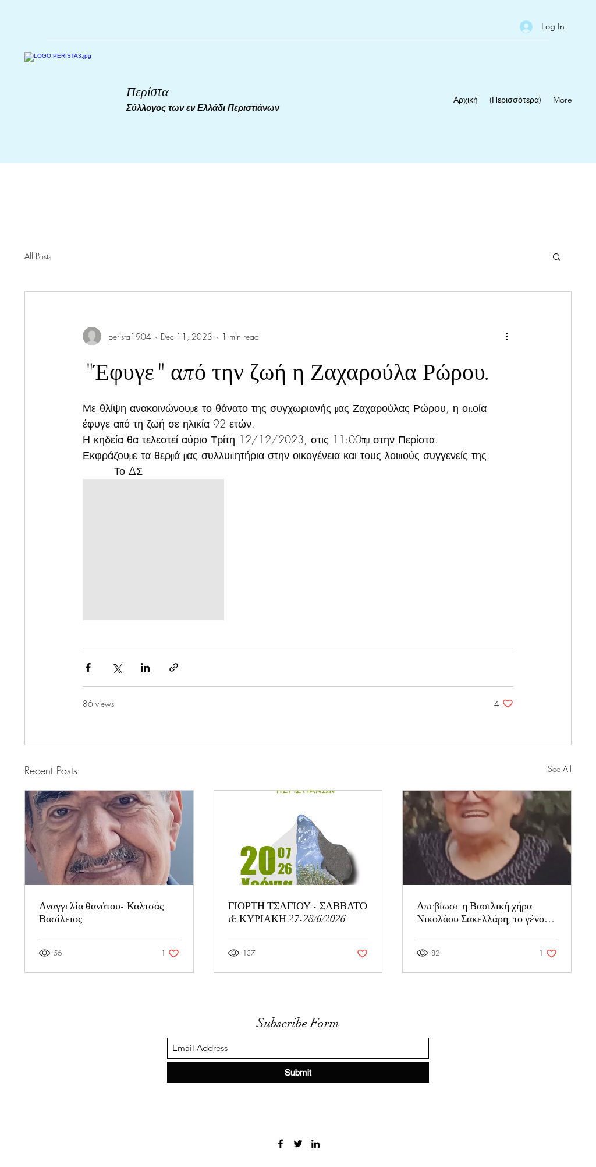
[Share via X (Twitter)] (116, 667)
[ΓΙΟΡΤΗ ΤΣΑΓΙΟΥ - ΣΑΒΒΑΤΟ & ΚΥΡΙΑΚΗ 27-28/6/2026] (298, 838)
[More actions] (506, 336)
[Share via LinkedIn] (145, 667)
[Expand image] (153, 549)
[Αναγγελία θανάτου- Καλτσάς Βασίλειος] (109, 838)
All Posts (37, 256)
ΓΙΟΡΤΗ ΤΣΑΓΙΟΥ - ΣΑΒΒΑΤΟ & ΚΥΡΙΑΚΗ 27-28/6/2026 (297, 912)
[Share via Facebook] (88, 667)
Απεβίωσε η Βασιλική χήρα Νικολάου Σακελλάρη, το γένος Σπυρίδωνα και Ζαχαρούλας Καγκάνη (482, 912)
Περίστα (147, 92)
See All (560, 768)
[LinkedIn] (315, 1144)
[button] (556, 256)
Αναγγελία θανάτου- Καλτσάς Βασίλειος (101, 912)
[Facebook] (280, 1144)
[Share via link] (173, 667)
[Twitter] (298, 1144)
